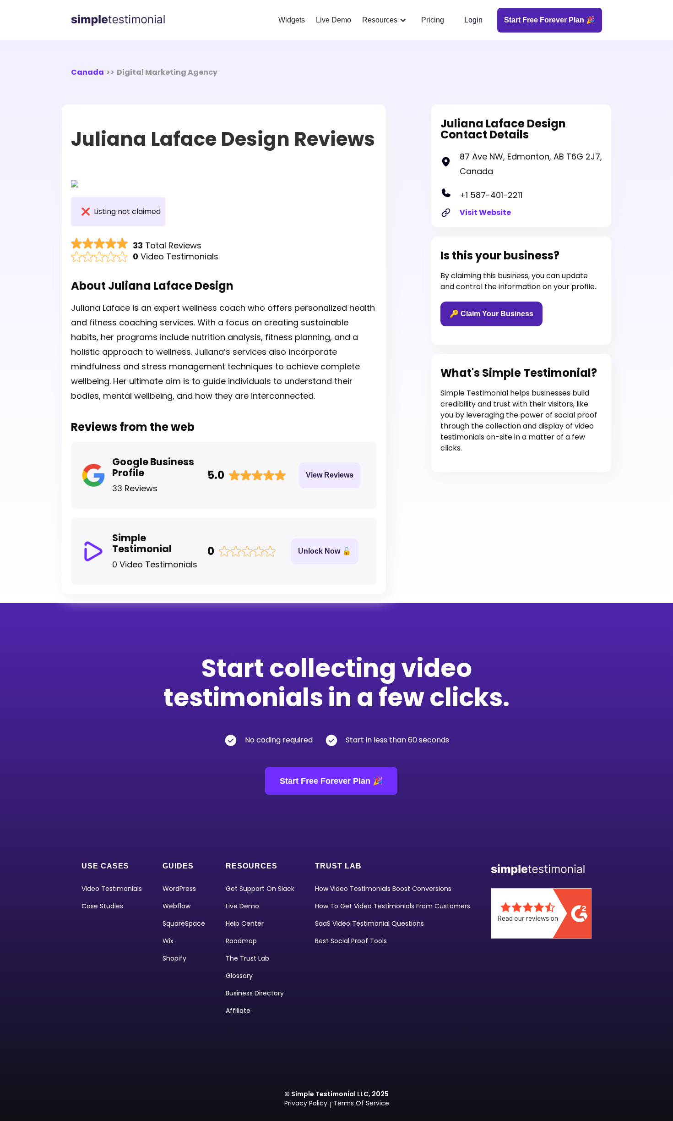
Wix (168, 941)
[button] (386, 20)
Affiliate (238, 1010)
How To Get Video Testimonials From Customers (392, 906)
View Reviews (329, 475)
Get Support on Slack (260, 889)
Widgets (291, 20)
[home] (121, 20)
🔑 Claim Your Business (491, 314)
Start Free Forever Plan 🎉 (331, 781)
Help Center (245, 923)
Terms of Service (361, 1103)
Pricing (432, 20)
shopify (174, 958)
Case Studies (102, 906)
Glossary (239, 976)
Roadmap (241, 941)
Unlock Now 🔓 (324, 551)
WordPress (179, 889)
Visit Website (485, 212)
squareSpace (184, 923)
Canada (87, 72)
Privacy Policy (305, 1103)
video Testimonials (111, 889)
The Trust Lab (247, 958)
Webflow (176, 906)
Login (473, 20)
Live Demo (333, 20)
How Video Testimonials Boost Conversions (383, 889)
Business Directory (255, 993)
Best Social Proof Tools (351, 941)
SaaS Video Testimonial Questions (369, 923)
